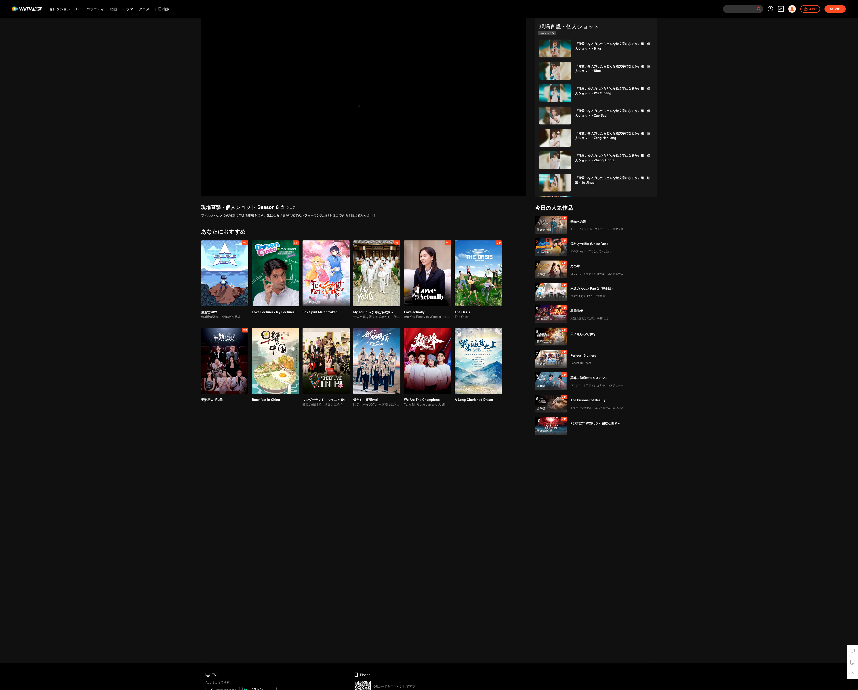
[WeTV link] (27, 9)
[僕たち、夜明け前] (376, 361)
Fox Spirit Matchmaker (320, 312)
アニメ (144, 8)
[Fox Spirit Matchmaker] (326, 273)
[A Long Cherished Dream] (478, 361)
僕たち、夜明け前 (365, 399)
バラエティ (95, 8)
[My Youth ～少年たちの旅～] (376, 273)
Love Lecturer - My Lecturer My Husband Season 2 (290, 312)
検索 (166, 8)
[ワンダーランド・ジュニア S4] (326, 361)
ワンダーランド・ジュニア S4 (324, 399)
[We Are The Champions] (427, 361)
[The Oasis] (478, 273)
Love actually (414, 312)
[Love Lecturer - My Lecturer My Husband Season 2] (275, 273)
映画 (113, 8)
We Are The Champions (422, 399)
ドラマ (127, 8)
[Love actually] (427, 273)
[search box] (758, 9)
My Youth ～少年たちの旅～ (373, 312)
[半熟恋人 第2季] (224, 361)
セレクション (60, 8)
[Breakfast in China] (275, 361)
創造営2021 (209, 312)
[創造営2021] (224, 273)
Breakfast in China (266, 399)
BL (78, 8)
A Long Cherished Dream (474, 399)
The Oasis (462, 312)
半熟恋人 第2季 (212, 399)
